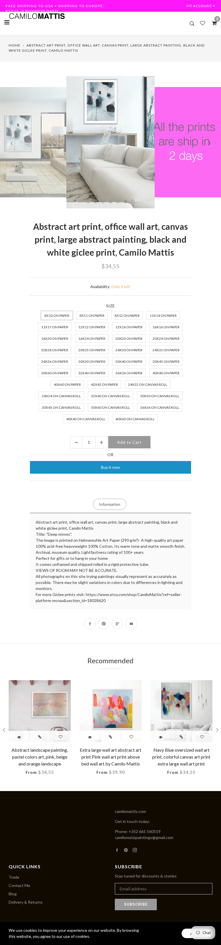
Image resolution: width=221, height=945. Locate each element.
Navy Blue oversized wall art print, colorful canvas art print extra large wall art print (181, 756)
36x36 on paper (128, 373)
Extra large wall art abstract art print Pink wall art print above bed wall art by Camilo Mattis (110, 756)
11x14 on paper (163, 315)
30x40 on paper (128, 361)
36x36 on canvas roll (159, 407)
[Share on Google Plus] (117, 623)
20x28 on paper (54, 350)
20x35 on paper (91, 350)
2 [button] (95, 201)
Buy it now (110, 467)
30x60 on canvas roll (110, 407)
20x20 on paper (128, 338)
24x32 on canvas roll (147, 384)
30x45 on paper (166, 361)
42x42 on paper (104, 384)
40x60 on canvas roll (135, 419)
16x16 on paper (166, 327)
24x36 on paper (54, 361)
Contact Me (19, 885)
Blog (13, 893)
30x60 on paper (54, 373)
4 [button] (110, 201)
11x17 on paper (54, 327)
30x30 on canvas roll (159, 396)
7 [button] (133, 201)
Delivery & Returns (26, 902)
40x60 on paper (67, 384)
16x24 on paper (91, 338)
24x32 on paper (166, 350)
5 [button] (118, 201)
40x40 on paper (166, 373)
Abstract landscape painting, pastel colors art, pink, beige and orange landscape (40, 756)
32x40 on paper (91, 373)
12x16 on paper (128, 327)
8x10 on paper (56, 315)
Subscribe (136, 904)
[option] (110, 142)
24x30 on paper (128, 350)
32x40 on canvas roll (110, 396)
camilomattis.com (130, 811)
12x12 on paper (91, 327)
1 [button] (88, 201)
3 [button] (103, 201)
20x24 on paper (166, 338)
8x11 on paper (91, 315)
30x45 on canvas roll (61, 407)
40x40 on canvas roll (85, 419)
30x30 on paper (91, 361)
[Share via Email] (131, 623)
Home (14, 45)
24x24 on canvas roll (61, 396)
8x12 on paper (127, 315)
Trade (14, 877)
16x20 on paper (54, 338)
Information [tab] (109, 504)
